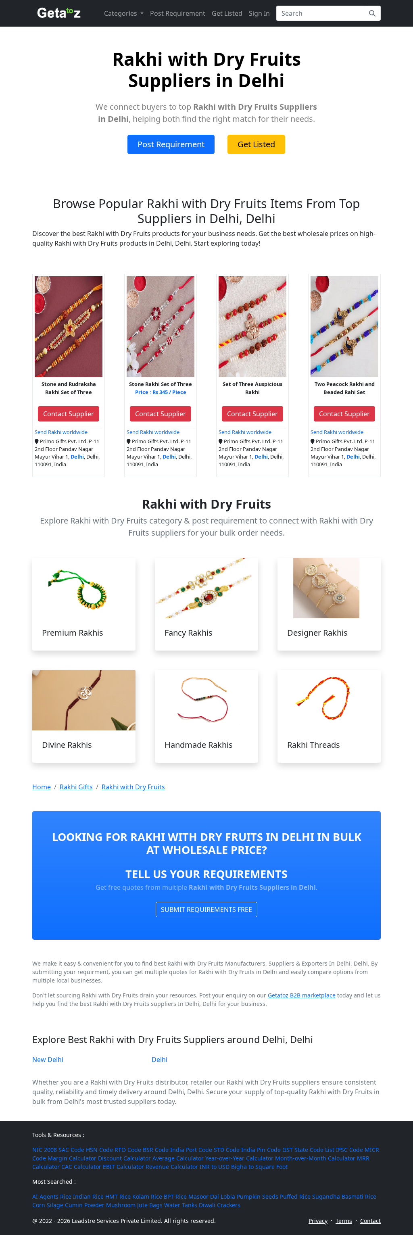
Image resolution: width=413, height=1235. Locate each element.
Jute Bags (150, 1205)
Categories (121, 13)
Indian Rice (88, 1196)
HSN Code (99, 1150)
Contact (370, 1221)
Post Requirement (177, 13)
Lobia (228, 1196)
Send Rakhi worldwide (61, 432)
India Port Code (191, 1150)
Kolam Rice (147, 1196)
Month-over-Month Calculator (315, 1158)
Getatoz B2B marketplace (302, 995)
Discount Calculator (124, 1158)
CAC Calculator (81, 1166)
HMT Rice (118, 1196)
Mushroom (121, 1205)
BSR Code (156, 1150)
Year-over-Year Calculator (239, 1158)
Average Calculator (178, 1158)
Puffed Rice (295, 1196)
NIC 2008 (44, 1150)
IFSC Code (349, 1150)
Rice (65, 1196)
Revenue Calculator (172, 1166)
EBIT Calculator (123, 1166)
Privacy (318, 1221)
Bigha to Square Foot (259, 1166)
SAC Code (71, 1150)
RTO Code (128, 1150)
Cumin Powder (84, 1205)
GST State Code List (308, 1150)
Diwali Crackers (219, 1205)
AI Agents (45, 1196)
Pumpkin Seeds (257, 1196)
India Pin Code (261, 1150)
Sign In (259, 13)
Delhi (159, 1059)
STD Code (227, 1150)
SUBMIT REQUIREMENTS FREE (206, 909)
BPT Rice (175, 1196)
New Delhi (47, 1059)
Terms (344, 1221)
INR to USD (214, 1166)
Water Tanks (180, 1205)
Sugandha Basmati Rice (344, 1196)
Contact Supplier (68, 413)
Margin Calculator (72, 1158)
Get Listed (227, 13)
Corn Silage (47, 1205)
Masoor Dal (203, 1196)
